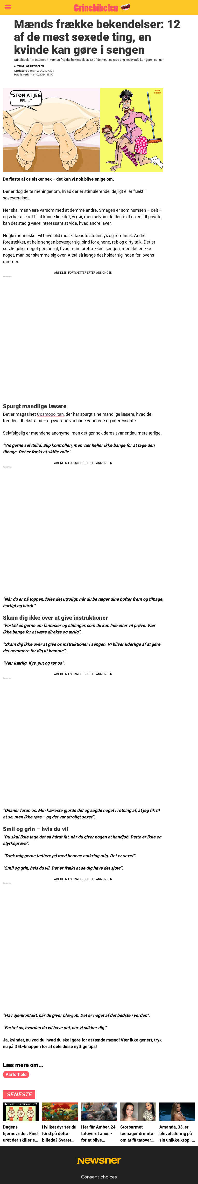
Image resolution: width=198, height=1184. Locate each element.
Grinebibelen (22, 59)
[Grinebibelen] (97, 8)
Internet (40, 59)
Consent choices (99, 1177)
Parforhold (16, 1074)
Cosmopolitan (50, 414)
